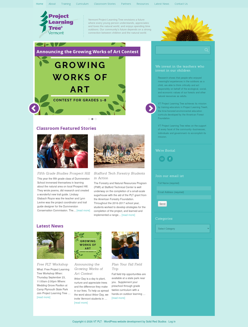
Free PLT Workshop (52, 264)
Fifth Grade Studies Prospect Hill (63, 173)
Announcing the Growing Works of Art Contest (87, 51)
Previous (34, 108)
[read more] (83, 210)
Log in (172, 321)
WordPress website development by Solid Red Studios (135, 321)
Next (150, 108)
